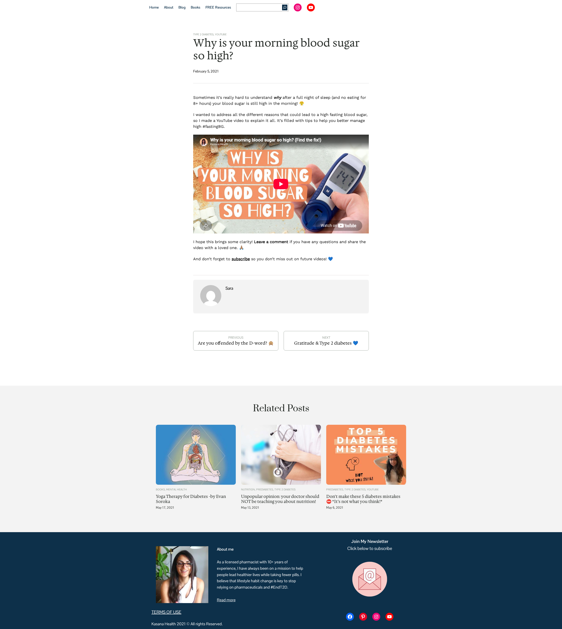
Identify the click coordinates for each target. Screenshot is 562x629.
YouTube (221, 34)
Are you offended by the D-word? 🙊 (236, 343)
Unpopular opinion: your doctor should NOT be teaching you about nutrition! (280, 499)
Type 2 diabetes (203, 34)
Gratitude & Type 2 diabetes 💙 (326, 343)
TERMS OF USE (166, 612)
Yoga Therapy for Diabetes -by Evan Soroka (191, 499)
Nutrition (248, 489)
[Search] (284, 7)
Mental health (176, 489)
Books (160, 489)
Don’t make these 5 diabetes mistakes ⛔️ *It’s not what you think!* (363, 499)
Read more (226, 599)
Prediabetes (264, 489)
